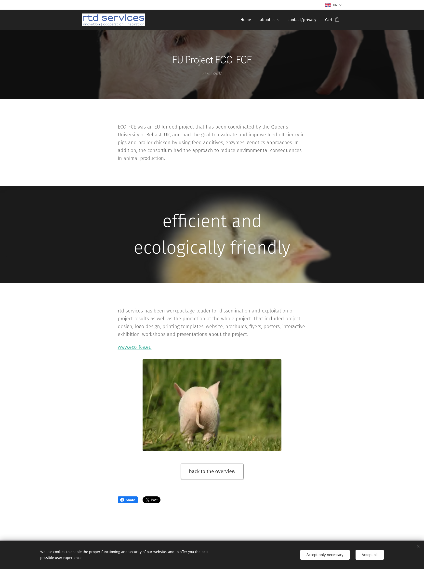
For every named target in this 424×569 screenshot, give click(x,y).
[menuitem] (245, 20)
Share (130, 500)
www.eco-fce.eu (135, 347)
